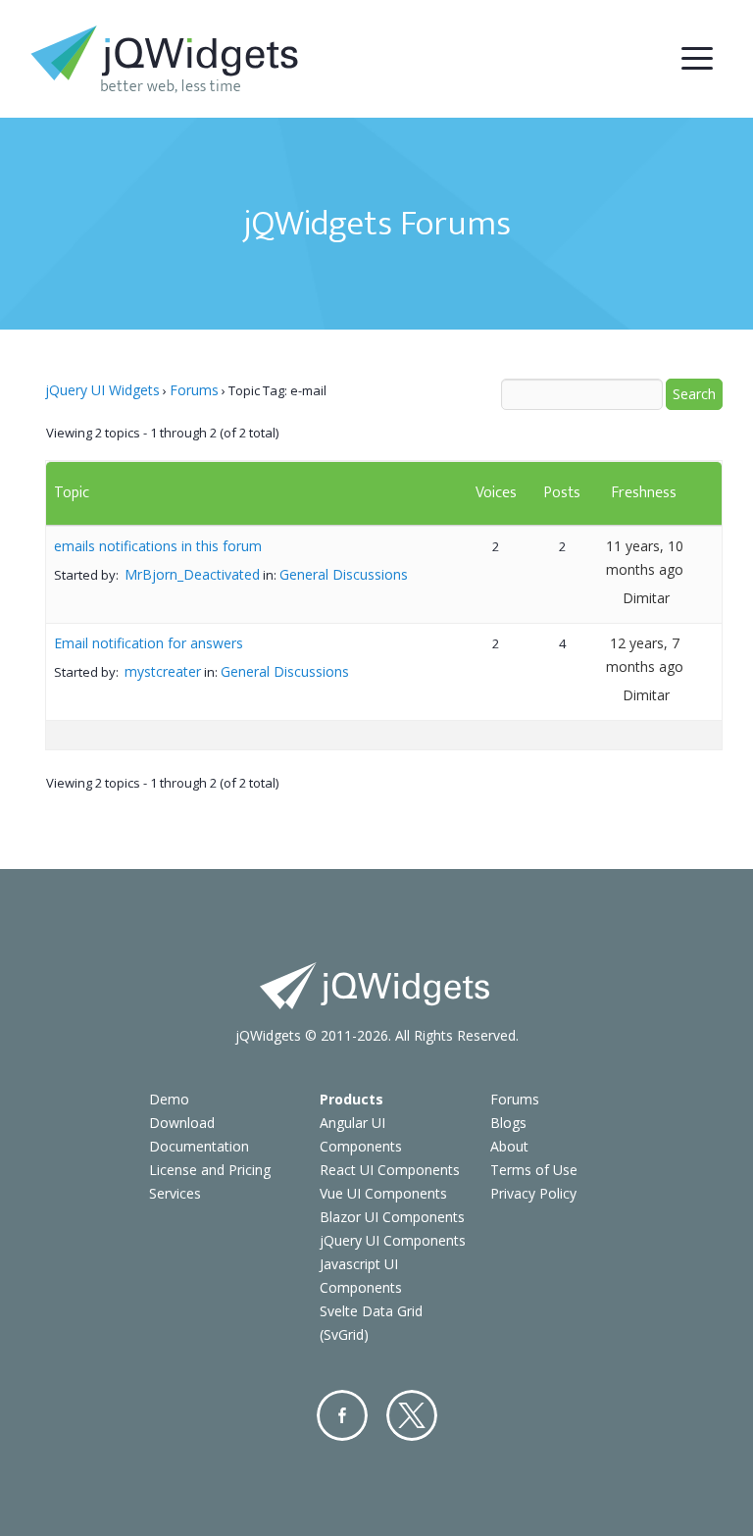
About (509, 1146)
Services (175, 1193)
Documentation (199, 1146)
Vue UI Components (383, 1193)
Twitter (411, 1415)
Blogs (508, 1122)
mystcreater (163, 671)
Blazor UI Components (392, 1216)
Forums (194, 390)
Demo (169, 1099)
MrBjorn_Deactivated (192, 574)
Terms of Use (533, 1169)
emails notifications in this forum (158, 546)
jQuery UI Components (393, 1240)
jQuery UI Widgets (102, 390)
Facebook (342, 1415)
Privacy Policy (533, 1193)
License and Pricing (210, 1169)
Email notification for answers (148, 643)
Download (182, 1122)
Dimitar (646, 598)
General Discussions (343, 574)
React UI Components (390, 1169)
